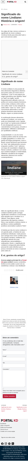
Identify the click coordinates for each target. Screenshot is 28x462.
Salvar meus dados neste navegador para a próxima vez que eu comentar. (14, 391)
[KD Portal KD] (11, 1)
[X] (13, 444)
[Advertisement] (14, 56)
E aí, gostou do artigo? (10, 76)
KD (2, 9)
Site (4, 362)
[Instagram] (6, 444)
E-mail (5, 356)
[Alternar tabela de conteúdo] (26, 71)
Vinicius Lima (6, 24)
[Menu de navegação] (3, 1)
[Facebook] (2, 444)
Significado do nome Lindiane (12, 74)
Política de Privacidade (6, 427)
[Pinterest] (9, 444)
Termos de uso (4, 429)
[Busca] (25, 2)
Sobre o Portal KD (5, 425)
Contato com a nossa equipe (7, 431)
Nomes (5, 9)
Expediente (3, 423)
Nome (5, 349)
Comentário (6, 369)
